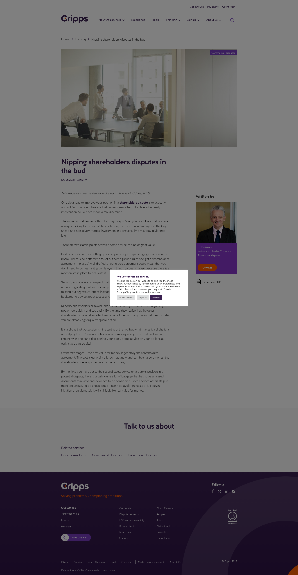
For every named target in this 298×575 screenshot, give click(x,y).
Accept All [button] (155, 297)
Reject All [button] (143, 297)
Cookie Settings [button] (126, 297)
